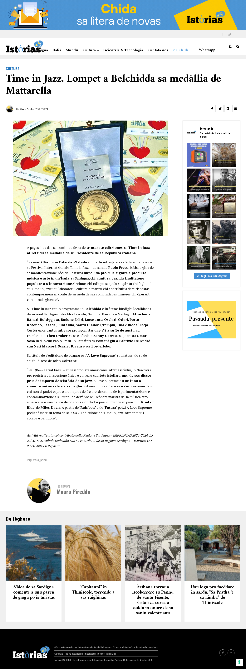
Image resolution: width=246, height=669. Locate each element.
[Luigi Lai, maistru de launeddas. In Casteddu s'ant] (198, 180)
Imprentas (33, 459)
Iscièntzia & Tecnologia (123, 50)
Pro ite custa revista (74, 653)
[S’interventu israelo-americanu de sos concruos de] (224, 232)
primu (43, 459)
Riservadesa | (91, 653)
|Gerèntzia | (59, 653)
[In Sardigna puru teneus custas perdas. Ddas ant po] (224, 206)
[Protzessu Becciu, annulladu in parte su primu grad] (224, 180)
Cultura (89, 50)
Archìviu (111, 653)
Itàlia (56, 50)
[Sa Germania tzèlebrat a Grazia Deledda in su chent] (198, 258)
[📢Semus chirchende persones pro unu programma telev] (198, 155)
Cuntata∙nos (158, 50)
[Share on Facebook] (212, 108)
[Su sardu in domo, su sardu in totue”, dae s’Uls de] (224, 258)
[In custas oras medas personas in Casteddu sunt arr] (198, 232)
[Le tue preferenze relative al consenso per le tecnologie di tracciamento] (239, 662)
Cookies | (102, 653)
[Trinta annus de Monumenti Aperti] (224, 155)
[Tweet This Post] (220, 108)
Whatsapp (207, 50)
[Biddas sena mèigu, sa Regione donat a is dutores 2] (198, 206)
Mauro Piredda (27, 109)
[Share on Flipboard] (227, 108)
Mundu (72, 50)
